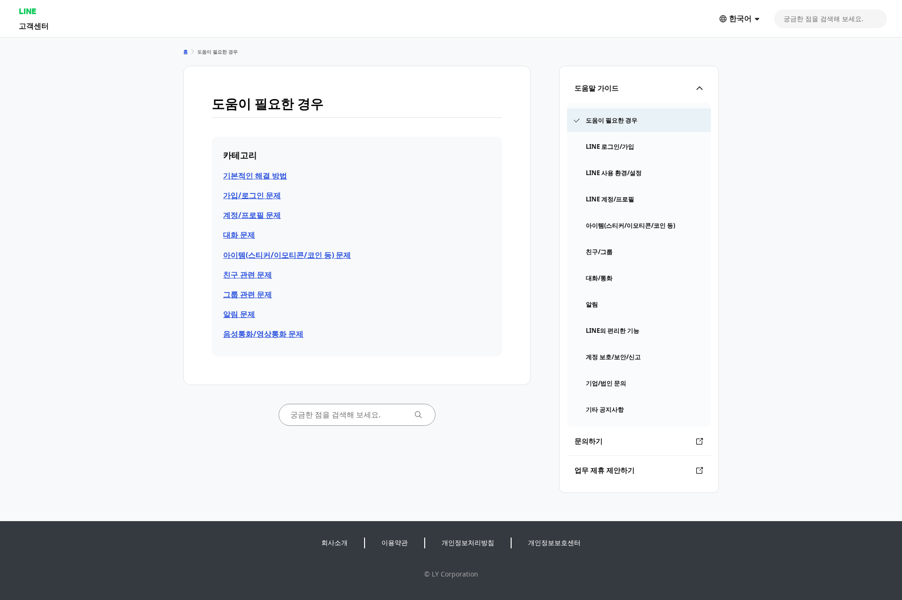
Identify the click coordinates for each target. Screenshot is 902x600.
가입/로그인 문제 (252, 195)
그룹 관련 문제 (247, 294)
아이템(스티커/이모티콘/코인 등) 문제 (287, 255)
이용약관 (394, 542)
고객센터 (34, 26)
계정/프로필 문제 (252, 215)
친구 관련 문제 (247, 274)
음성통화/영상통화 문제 (263, 334)
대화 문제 (239, 235)
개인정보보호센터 (554, 542)
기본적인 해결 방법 (255, 175)
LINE (27, 11)
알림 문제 (239, 314)
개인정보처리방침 (468, 542)
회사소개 (334, 542)
